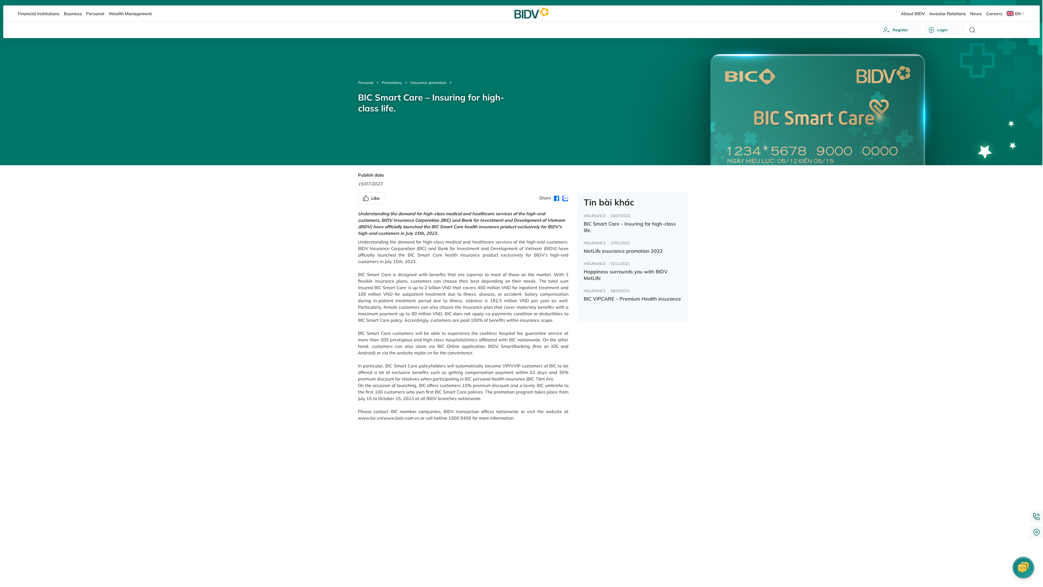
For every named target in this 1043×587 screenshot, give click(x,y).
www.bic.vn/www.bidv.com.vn (388, 418)
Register (900, 29)
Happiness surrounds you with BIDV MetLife (626, 274)
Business (73, 13)
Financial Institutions (38, 13)
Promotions (392, 82)
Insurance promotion (428, 82)
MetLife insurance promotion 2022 (623, 251)
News (976, 13)
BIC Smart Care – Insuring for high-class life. (630, 227)
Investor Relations (947, 13)
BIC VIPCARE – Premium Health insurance (632, 299)
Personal (365, 82)
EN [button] (1018, 13)
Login (942, 29)
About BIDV (913, 13)
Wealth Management (130, 13)
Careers (994, 13)
